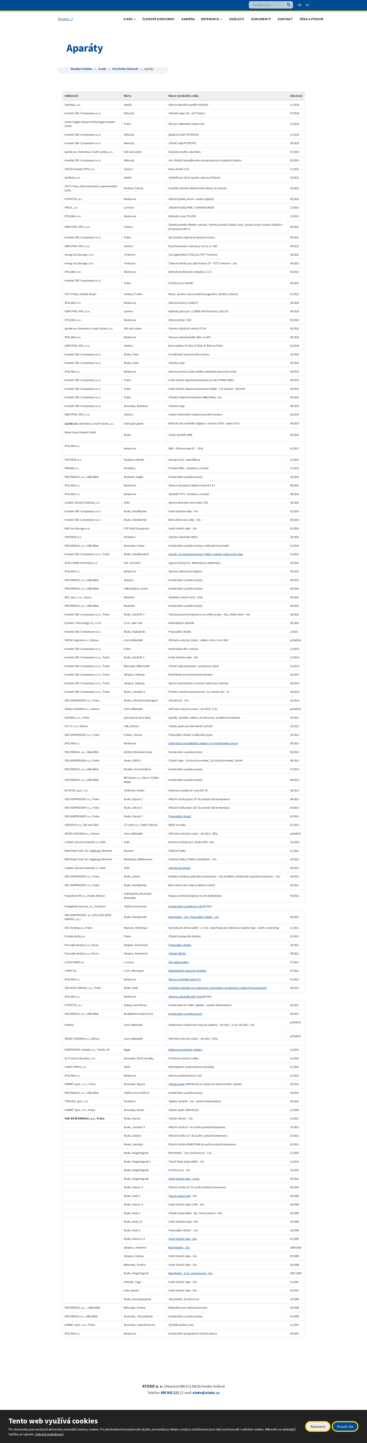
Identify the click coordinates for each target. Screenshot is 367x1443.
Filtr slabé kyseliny (178, 962)
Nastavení (318, 1426)
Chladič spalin (176, 1084)
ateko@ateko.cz (206, 1392)
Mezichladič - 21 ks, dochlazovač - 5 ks (190, 1273)
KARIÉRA (188, 19)
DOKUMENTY (261, 19)
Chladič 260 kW (177, 953)
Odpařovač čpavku (179, 868)
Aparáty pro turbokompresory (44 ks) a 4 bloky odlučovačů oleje (205, 554)
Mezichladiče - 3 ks (178, 1247)
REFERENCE (210, 19)
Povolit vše (345, 1426)
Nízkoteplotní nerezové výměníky (187, 971)
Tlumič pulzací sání (179, 1196)
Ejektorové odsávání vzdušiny (185, 1050)
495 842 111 (170, 1392)
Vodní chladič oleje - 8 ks (182, 1239)
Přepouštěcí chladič (179, 816)
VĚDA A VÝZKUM (311, 19)
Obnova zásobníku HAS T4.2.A (185, 996)
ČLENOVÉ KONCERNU (158, 19)
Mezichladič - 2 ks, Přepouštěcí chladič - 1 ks (193, 917)
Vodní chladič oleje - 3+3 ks (183, 1179)
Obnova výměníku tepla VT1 (184, 979)
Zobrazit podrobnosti (49, 1434)
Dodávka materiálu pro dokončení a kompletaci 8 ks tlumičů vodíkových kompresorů (217, 988)
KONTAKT (285, 19)
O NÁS (128, 19)
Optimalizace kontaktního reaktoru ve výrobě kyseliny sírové (203, 743)
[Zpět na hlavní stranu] (86, 19)
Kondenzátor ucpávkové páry (185, 906)
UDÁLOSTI (236, 19)
